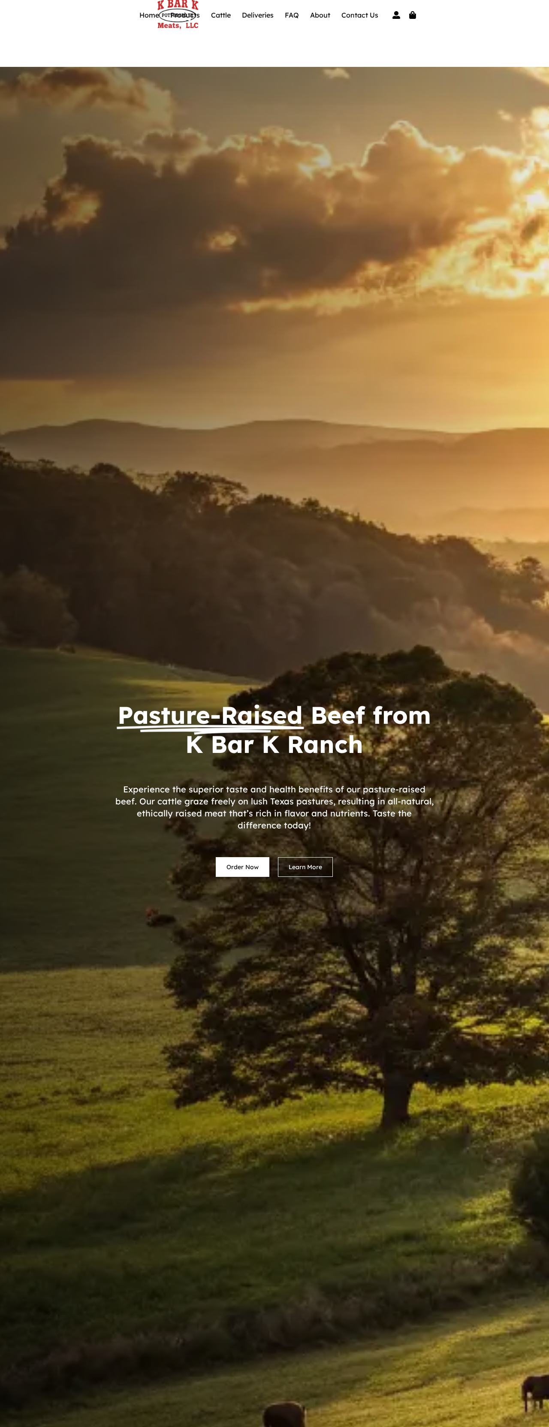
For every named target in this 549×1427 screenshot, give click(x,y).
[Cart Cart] (412, 15)
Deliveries (258, 15)
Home (149, 15)
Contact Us (359, 15)
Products (185, 15)
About (320, 15)
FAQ (292, 15)
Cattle (221, 15)
